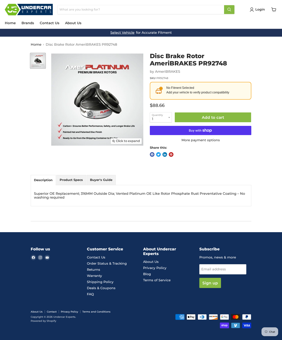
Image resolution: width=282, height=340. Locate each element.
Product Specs (71, 180)
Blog (147, 274)
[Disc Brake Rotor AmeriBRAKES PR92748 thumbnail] (37, 60)
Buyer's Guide (101, 180)
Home (10, 23)
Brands (27, 23)
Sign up (210, 283)
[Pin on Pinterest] (171, 154)
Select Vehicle (122, 33)
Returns (93, 270)
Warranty (94, 276)
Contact (52, 311)
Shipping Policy (100, 282)
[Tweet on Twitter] (158, 154)
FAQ (90, 294)
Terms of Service (157, 280)
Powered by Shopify (43, 320)
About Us (73, 23)
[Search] (229, 9)
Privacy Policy (155, 268)
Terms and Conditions (96, 311)
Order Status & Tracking (107, 263)
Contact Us (49, 23)
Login (260, 9)
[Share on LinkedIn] (164, 154)
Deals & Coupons (101, 288)
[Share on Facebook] (152, 154)
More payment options (200, 140)
